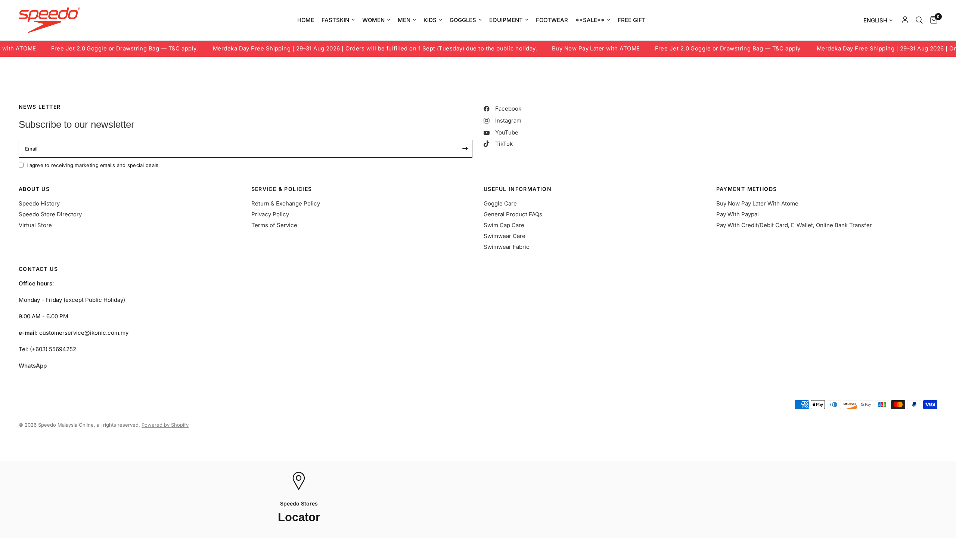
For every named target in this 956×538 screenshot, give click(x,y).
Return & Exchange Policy (285, 203)
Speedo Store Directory (50, 214)
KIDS (430, 20)
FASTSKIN (335, 20)
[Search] (919, 20)
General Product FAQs (513, 214)
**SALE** (590, 20)
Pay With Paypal (737, 214)
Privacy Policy (270, 214)
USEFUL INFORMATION (518, 189)
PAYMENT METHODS (746, 189)
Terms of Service (274, 225)
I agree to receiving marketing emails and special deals (92, 165)
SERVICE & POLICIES (281, 189)
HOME (305, 20)
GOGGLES (463, 20)
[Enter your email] (464, 149)
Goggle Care (500, 203)
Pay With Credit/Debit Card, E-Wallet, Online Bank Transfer (794, 225)
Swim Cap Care (504, 225)
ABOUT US (34, 189)
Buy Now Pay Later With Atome (757, 203)
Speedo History (39, 203)
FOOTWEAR (552, 20)
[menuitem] (306, 20)
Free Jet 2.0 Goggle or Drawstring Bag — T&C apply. (107, 49)
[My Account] (905, 20)
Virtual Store (35, 225)
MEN (404, 20)
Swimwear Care (504, 235)
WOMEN (373, 20)
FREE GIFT (632, 20)
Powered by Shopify (165, 425)
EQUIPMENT (506, 20)
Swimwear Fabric (507, 246)
